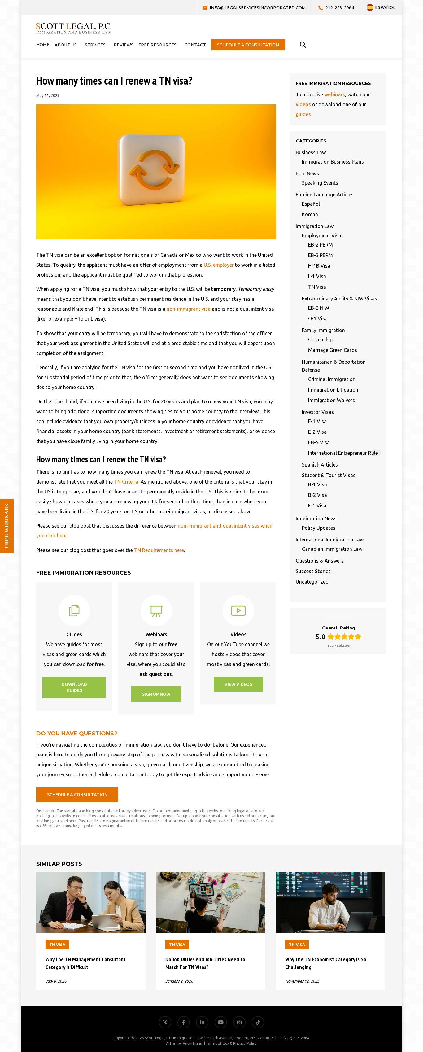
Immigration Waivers (331, 400)
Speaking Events (320, 183)
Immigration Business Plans (333, 161)
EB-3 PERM (320, 255)
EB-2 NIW (318, 308)
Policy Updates (318, 528)
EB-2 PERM (320, 245)
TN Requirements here (159, 550)
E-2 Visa (317, 432)
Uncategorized (312, 582)
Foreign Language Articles (325, 194)
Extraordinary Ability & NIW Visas (339, 298)
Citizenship (320, 339)
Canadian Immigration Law (332, 549)
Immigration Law (315, 226)
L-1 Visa (317, 276)
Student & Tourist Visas (328, 475)
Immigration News (316, 518)
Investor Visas (318, 412)
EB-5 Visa (319, 442)
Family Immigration (323, 330)
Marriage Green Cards (332, 350)
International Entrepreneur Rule (343, 453)
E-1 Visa (317, 421)
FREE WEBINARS (6, 526)
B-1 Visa (317, 484)
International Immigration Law (330, 539)
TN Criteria (126, 481)
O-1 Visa (318, 318)
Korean (310, 214)
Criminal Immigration (331, 379)
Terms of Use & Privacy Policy (231, 1043)
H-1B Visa (319, 266)
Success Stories (313, 571)
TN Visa (317, 287)
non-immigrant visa (189, 309)
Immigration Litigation (333, 389)
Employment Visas (323, 235)
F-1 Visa (317, 505)
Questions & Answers (320, 560)
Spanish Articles (320, 464)
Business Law (311, 152)
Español (311, 204)
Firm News (307, 173)
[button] (74, 687)
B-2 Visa (317, 495)
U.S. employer (219, 265)
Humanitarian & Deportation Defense (334, 366)
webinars (334, 94)
